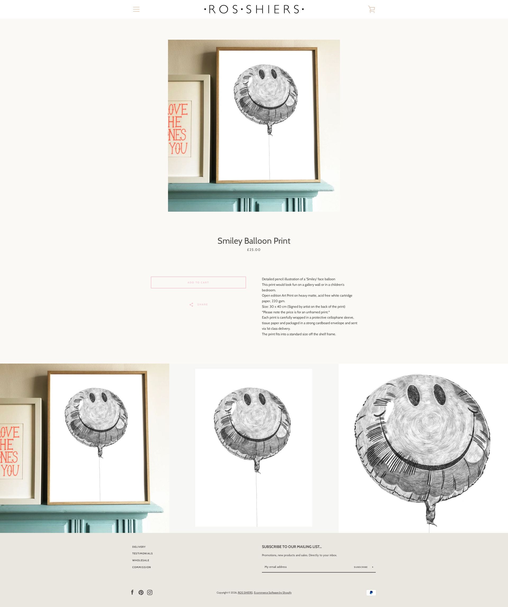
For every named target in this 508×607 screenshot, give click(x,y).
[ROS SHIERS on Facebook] (132, 592)
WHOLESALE (140, 560)
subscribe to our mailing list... (292, 546)
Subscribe (361, 567)
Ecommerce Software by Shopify (273, 592)
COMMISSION (141, 567)
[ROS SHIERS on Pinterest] (141, 592)
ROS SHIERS (245, 592)
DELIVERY (139, 546)
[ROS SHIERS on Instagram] (149, 592)
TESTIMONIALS (142, 553)
